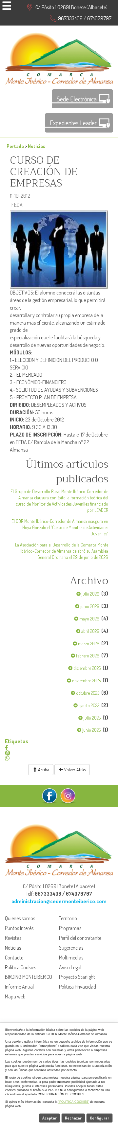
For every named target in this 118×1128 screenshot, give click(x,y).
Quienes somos (20, 918)
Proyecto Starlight (77, 977)
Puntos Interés (19, 928)
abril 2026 (89, 631)
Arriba (43, 769)
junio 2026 (89, 606)
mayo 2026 (88, 618)
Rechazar (73, 1118)
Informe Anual (19, 986)
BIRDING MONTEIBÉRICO (28, 977)
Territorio (68, 918)
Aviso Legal (70, 967)
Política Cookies (20, 967)
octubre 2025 (87, 693)
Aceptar (49, 1118)
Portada (15, 146)
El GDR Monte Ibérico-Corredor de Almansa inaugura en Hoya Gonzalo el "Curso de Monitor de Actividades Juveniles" (59, 527)
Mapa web (15, 996)
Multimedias (71, 957)
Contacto (14, 957)
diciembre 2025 (86, 668)
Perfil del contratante (80, 938)
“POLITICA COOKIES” (73, 1101)
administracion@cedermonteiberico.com (59, 901)
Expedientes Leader (73, 122)
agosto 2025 (88, 705)
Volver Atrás (74, 769)
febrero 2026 (87, 655)
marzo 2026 (88, 643)
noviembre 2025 (86, 680)
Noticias (36, 146)
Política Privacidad (77, 986)
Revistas (13, 938)
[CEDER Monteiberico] (59, 57)
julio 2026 (90, 594)
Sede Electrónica (77, 99)
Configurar (99, 1118)
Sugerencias (71, 947)
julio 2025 (92, 718)
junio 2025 (91, 730)
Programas (70, 928)
